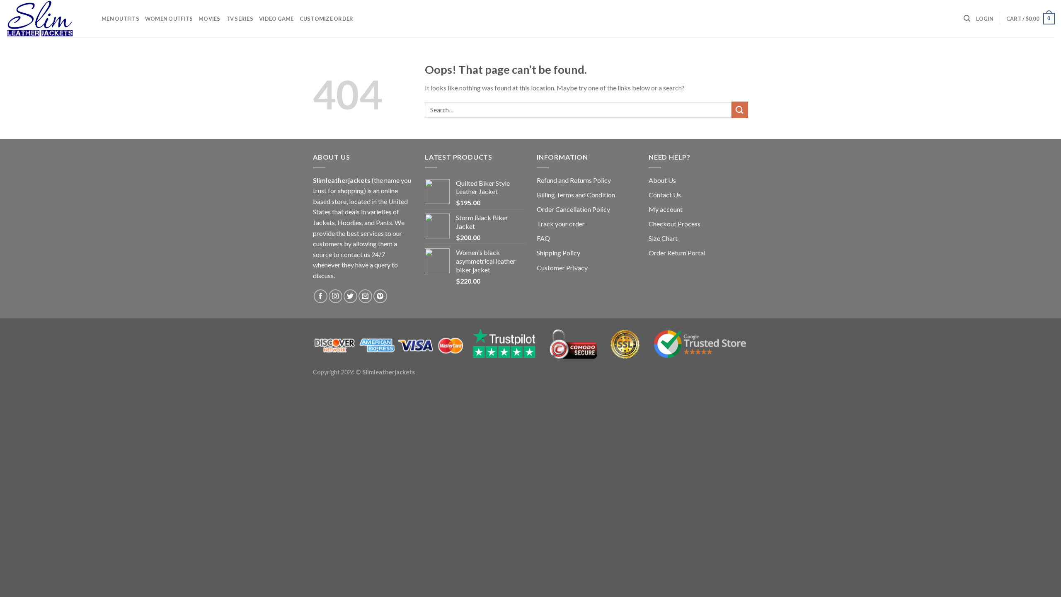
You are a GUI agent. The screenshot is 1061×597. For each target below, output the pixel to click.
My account (666, 209)
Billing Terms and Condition (576, 195)
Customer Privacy (562, 268)
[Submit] (740, 110)
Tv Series (239, 18)
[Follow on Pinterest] (380, 296)
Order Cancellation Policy (573, 209)
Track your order (561, 224)
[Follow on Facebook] (320, 296)
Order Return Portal (677, 253)
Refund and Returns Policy (574, 180)
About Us (662, 180)
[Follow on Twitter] (350, 296)
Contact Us (665, 195)
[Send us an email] (365, 296)
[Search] (967, 18)
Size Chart (663, 238)
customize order (327, 18)
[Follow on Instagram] (335, 296)
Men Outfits (120, 18)
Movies (209, 18)
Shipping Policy (558, 253)
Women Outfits (169, 18)
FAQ (543, 238)
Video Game (276, 18)
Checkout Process (674, 224)
